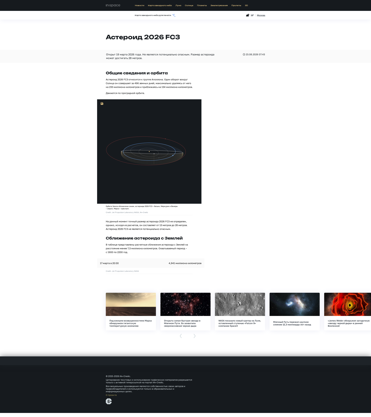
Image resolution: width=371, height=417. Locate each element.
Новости (139, 5)
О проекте (111, 395)
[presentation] (180, 336)
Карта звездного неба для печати (153, 15)
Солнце (189, 5)
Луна (178, 5)
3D (246, 5)
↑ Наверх (359, 409)
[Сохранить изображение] (102, 103)
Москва (261, 15)
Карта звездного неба (160, 5)
